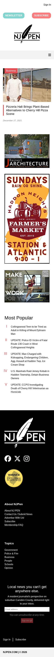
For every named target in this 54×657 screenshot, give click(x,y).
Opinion (8, 568)
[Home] (27, 436)
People (8, 560)
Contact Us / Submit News (18, 514)
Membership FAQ (13, 525)
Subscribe (41, 15)
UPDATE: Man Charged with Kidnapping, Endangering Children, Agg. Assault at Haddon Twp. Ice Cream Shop (29, 359)
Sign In (47, 4)
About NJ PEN (12, 510)
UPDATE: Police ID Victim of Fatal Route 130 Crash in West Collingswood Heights (29, 344)
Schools (8, 564)
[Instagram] (27, 461)
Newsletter (13, 15)
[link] (27, 151)
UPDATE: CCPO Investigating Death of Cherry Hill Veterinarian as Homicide (29, 388)
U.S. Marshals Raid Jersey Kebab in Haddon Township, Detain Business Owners (30, 375)
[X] (17, 461)
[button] (27, 34)
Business (9, 557)
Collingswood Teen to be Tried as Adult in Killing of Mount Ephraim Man (28, 330)
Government (11, 550)
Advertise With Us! (14, 518)
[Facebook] (7, 461)
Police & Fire (11, 553)
